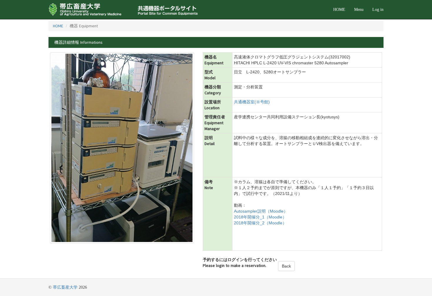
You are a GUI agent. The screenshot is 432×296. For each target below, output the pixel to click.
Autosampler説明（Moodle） (261, 211)
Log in (378, 9)
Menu (359, 9)
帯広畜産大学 (65, 287)
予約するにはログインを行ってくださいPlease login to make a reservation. (240, 262)
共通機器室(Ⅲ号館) (252, 102)
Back (286, 266)
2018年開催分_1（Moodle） (260, 217)
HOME (339, 9)
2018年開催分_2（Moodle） (260, 223)
